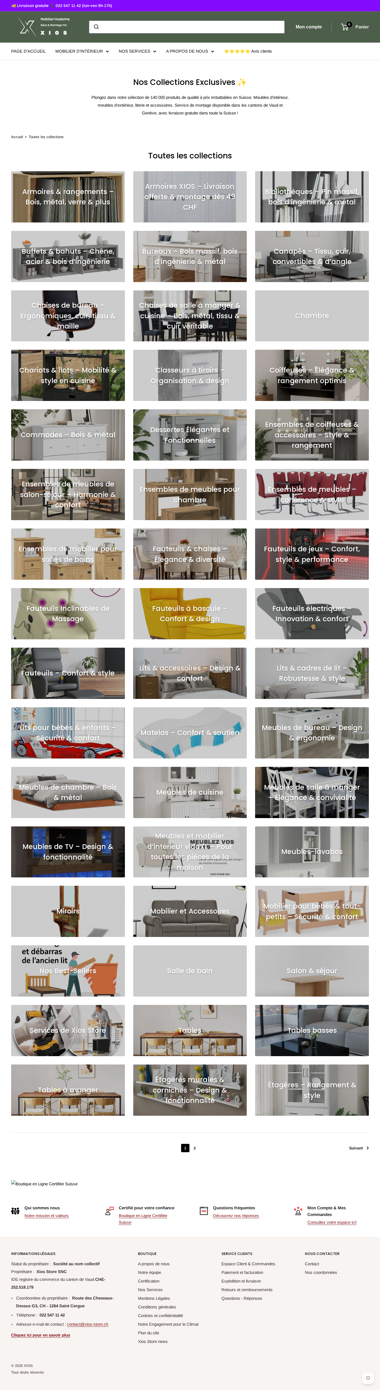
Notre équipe (149, 1272)
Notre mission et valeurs (46, 1215)
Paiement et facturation (242, 1272)
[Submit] (95, 27)
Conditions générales (157, 1307)
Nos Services (150, 1289)
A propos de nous (154, 1263)
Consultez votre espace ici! (332, 1222)
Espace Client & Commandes (248, 1263)
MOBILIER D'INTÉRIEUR (79, 51)
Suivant (356, 1148)
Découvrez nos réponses (236, 1215)
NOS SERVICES (134, 51)
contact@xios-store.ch (87, 1324)
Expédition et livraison (241, 1281)
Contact (312, 1263)
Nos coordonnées (321, 1272)
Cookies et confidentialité (160, 1315)
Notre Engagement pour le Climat (168, 1324)
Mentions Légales (154, 1298)
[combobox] (187, 27)
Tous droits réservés (27, 1372)
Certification (148, 1281)
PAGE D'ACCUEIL (28, 51)
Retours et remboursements (247, 1289)
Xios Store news (153, 1341)
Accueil (17, 137)
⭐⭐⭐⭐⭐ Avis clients (248, 51)
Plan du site (148, 1332)
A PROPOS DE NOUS (187, 51)
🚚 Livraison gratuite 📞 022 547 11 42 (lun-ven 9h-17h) (61, 5)
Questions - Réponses (241, 1298)
